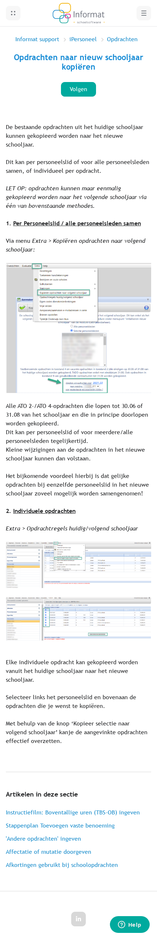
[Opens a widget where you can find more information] (130, 925)
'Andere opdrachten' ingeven (43, 838)
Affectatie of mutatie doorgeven (48, 851)
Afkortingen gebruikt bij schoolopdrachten (62, 864)
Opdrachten (122, 39)
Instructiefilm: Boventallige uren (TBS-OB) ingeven (73, 812)
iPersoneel (83, 39)
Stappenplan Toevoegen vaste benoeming (60, 825)
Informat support (37, 39)
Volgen (78, 89)
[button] (13, 13)
